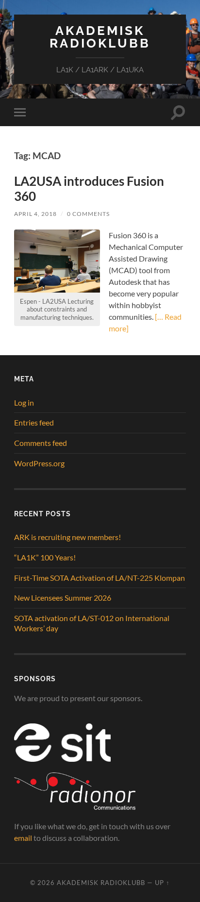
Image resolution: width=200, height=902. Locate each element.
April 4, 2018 (35, 213)
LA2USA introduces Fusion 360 (89, 188)
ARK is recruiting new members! (67, 536)
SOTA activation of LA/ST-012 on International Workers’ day (91, 623)
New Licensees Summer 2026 (62, 597)
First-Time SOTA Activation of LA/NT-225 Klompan (99, 577)
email (23, 837)
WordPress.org (39, 463)
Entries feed (34, 422)
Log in (24, 402)
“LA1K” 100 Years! (45, 557)
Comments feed (40, 442)
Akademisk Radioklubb (100, 36)
